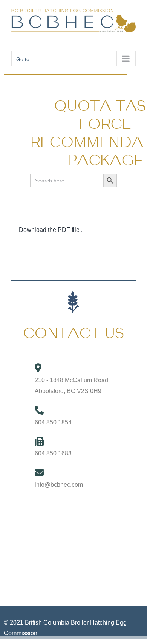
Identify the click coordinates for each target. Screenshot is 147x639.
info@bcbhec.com (59, 485)
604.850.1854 (53, 422)
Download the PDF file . (51, 230)
